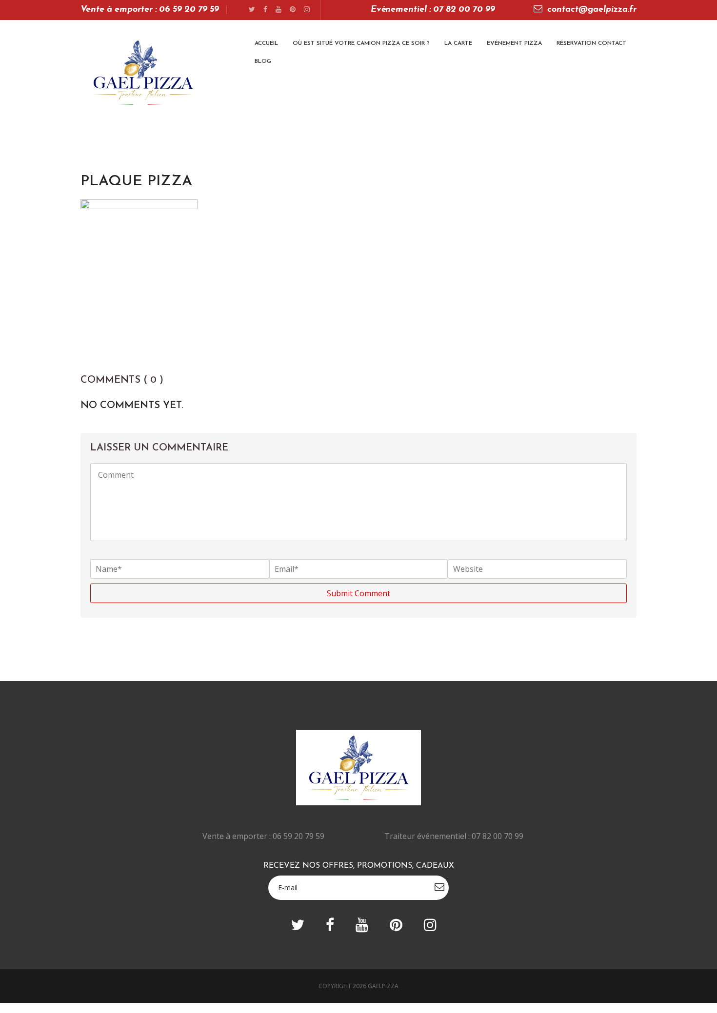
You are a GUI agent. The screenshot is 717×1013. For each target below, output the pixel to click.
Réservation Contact (591, 43)
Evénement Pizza (514, 43)
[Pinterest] (293, 10)
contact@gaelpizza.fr (592, 9)
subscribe (439, 887)
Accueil (266, 43)
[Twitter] (252, 10)
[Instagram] (307, 10)
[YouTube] (278, 10)
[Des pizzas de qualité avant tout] (142, 72)
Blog (263, 61)
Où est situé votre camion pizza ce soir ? (361, 43)
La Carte (458, 43)
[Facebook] (265, 10)
